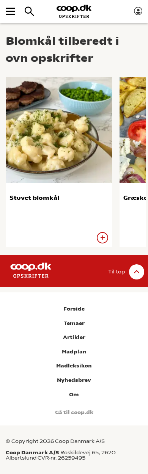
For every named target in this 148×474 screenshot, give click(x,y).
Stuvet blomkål (34, 197)
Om (74, 394)
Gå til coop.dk (74, 412)
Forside (74, 309)
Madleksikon (74, 366)
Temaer (74, 323)
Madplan (74, 351)
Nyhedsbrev (74, 380)
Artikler (74, 337)
